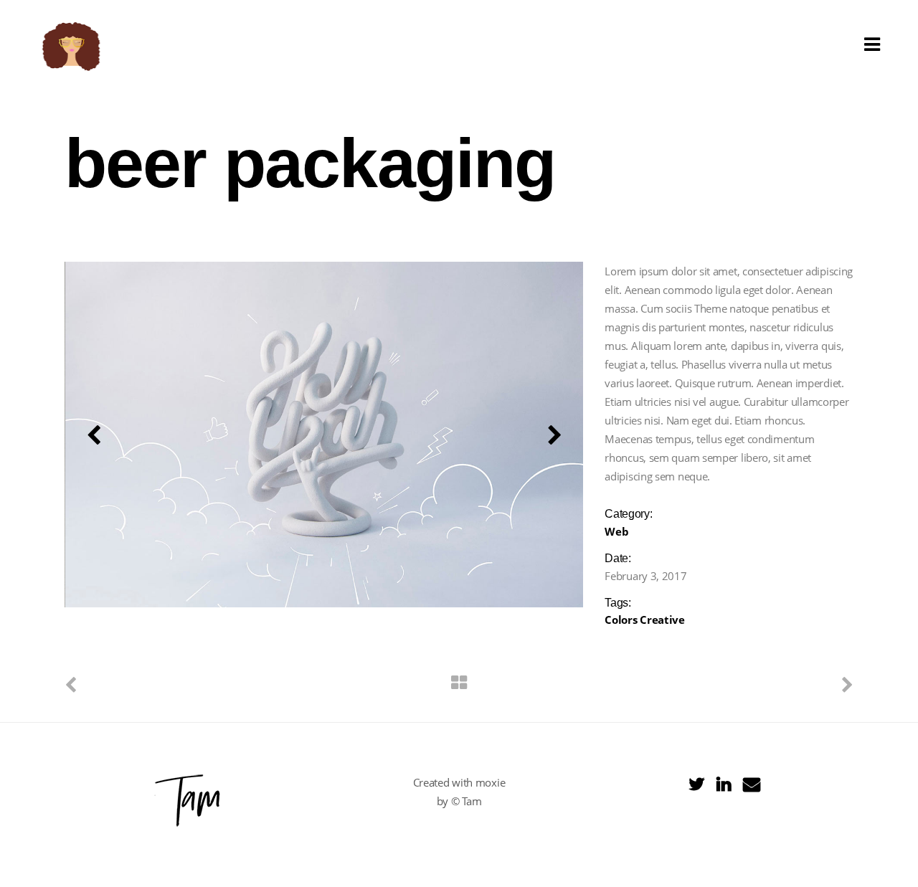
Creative (662, 619)
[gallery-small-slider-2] (324, 434)
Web (616, 531)
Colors (621, 619)
